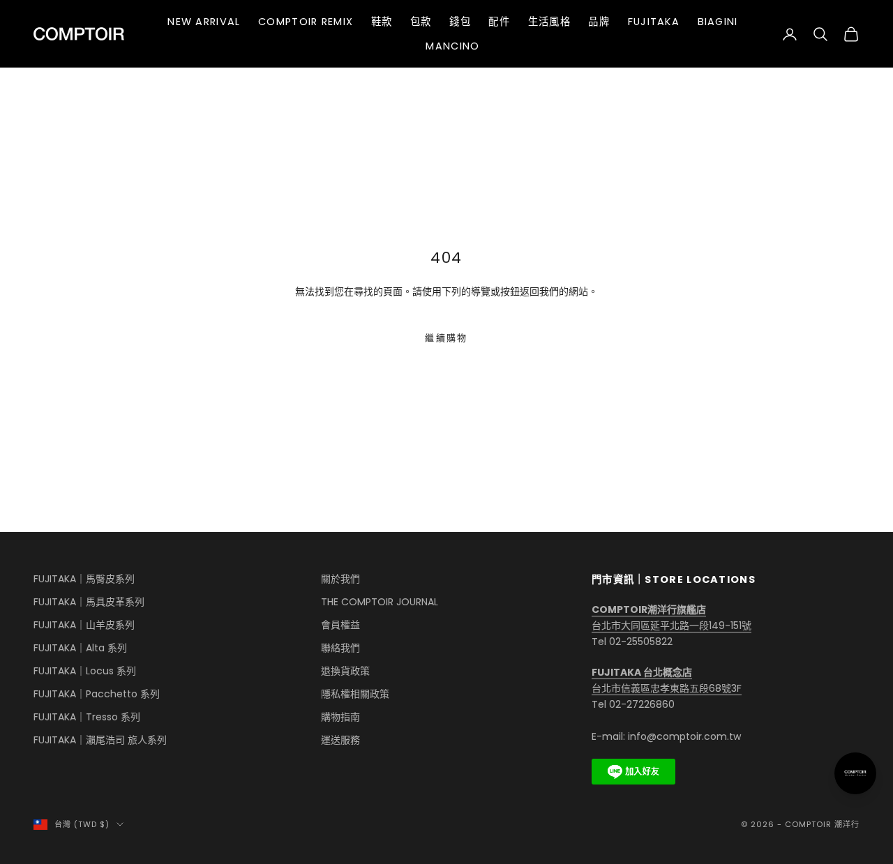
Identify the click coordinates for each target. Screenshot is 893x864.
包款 (421, 22)
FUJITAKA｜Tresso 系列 (86, 717)
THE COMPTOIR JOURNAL (379, 602)
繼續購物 (446, 337)
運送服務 (340, 740)
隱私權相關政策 (355, 694)
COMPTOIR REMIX (305, 22)
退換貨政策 (345, 671)
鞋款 (382, 22)
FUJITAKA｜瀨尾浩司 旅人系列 (100, 740)
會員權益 (340, 625)
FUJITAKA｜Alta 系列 (80, 648)
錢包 (460, 22)
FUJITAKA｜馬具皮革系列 (88, 602)
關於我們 (340, 579)
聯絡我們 (340, 648)
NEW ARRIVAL (203, 22)
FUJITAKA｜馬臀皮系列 (84, 579)
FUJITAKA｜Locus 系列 (84, 671)
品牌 (599, 22)
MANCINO (452, 46)
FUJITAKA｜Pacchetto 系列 (96, 694)
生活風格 (549, 22)
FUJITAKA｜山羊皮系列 (84, 625)
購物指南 (340, 717)
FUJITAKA (654, 22)
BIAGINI (718, 22)
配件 (499, 22)
